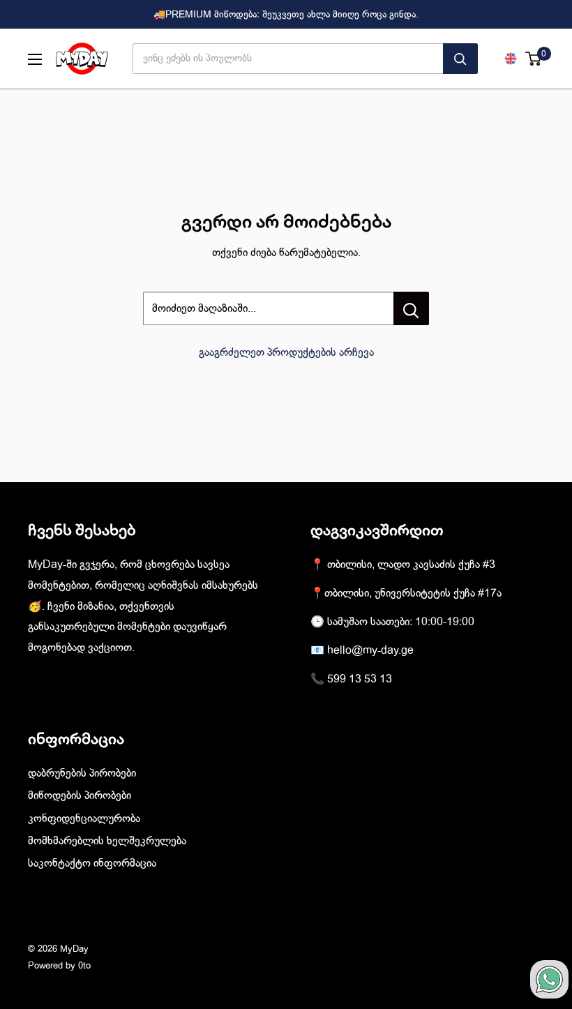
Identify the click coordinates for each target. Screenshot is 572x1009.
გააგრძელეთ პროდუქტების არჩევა (286, 352)
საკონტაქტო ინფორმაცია (92, 863)
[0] (534, 59)
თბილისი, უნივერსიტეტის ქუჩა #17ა (413, 593)
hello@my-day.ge (370, 650)
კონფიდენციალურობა (84, 818)
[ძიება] (460, 58)
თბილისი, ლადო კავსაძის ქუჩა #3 (411, 564)
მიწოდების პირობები (79, 795)
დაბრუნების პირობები (82, 773)
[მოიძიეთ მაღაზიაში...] (411, 308)
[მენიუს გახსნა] (35, 59)
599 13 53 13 (359, 679)
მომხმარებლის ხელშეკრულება (107, 841)
